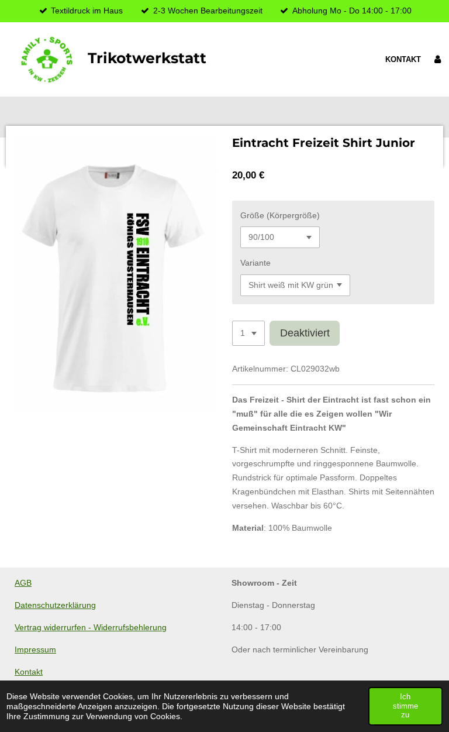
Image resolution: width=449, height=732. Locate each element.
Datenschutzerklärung (55, 605)
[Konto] (438, 60)
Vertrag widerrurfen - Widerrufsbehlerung (91, 627)
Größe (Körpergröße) (280, 215)
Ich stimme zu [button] (405, 706)
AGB (23, 582)
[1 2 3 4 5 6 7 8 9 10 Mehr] (248, 333)
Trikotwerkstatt (147, 58)
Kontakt (29, 671)
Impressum (35, 649)
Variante (255, 262)
